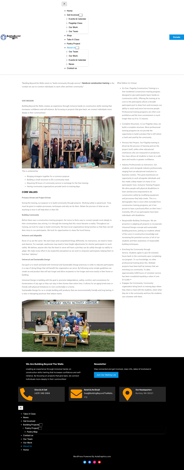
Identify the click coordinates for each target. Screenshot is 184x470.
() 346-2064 (42, 393)
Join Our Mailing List (106, 375)
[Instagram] (94, 462)
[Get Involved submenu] (80, 15)
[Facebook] (89, 462)
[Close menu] (64, 4)
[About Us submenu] (77, 47)
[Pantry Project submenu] (40, 428)
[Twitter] (84, 462)
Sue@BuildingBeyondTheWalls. (98, 393)
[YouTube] (99, 462)
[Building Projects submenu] (41, 425)
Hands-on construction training (95, 83)
